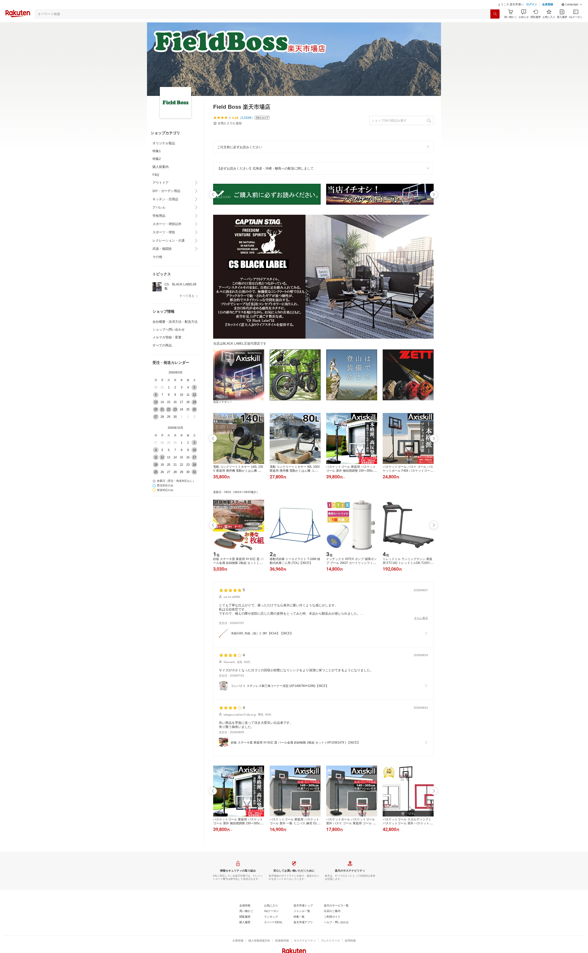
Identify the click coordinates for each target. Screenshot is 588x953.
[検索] (495, 14)
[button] (571, 4)
